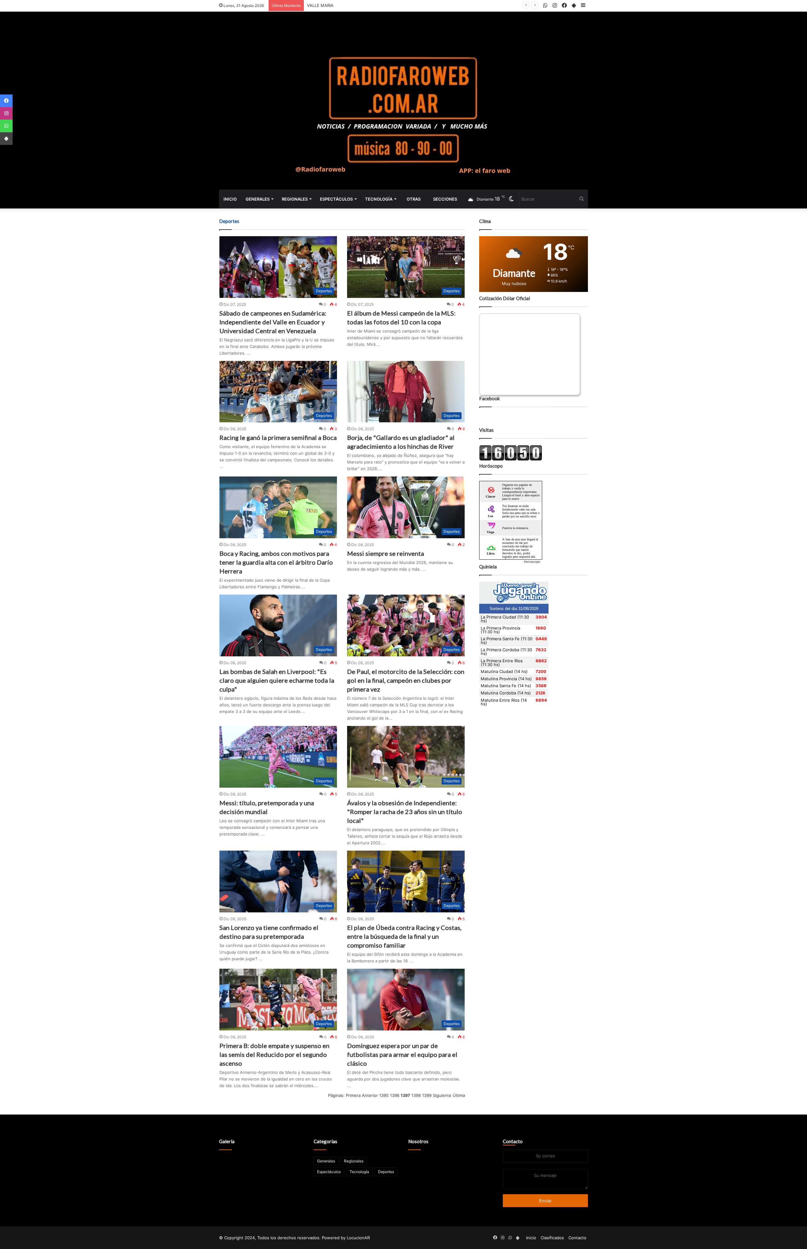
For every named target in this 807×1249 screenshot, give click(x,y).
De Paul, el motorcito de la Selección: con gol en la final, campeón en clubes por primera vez (405, 680)
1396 (394, 1095)
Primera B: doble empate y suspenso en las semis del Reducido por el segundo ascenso (274, 1054)
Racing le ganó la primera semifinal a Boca (278, 437)
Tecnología (378, 199)
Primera (353, 1095)
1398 (416, 1095)
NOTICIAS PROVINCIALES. (332, 5)
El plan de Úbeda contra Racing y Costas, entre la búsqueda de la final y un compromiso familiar (404, 936)
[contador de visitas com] (510, 459)
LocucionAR (358, 1237)
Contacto (513, 1141)
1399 (427, 1095)
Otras (414, 199)
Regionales (295, 199)
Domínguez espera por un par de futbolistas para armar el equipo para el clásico (402, 1054)
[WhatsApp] (6, 126)
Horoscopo (532, 561)
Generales (258, 199)
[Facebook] (6, 100)
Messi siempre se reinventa (385, 553)
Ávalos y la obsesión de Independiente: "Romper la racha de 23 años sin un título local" (404, 811)
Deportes (386, 1171)
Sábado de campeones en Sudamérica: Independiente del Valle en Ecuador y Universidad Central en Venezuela (272, 321)
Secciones (445, 199)
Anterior (370, 1095)
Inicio (230, 199)
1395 (384, 1095)
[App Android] (6, 138)
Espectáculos (336, 199)
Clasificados (552, 1237)
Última (459, 1095)
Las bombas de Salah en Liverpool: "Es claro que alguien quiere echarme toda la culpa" (276, 680)
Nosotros (418, 1141)
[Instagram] (6, 113)
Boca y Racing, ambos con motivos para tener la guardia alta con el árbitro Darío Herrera (276, 562)
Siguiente (442, 1095)
